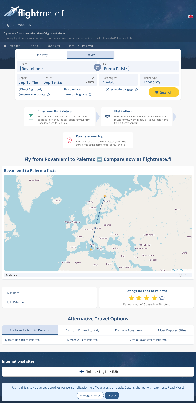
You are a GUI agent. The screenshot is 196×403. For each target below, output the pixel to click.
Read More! (175, 387)
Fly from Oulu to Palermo (82, 340)
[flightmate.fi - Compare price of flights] (35, 12)
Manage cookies (90, 395)
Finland (33, 45)
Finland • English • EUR (102, 372)
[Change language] (190, 16)
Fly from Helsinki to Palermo (22, 340)
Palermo (87, 45)
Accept (112, 395)
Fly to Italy (12, 292)
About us (24, 25)
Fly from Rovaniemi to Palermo (147, 340)
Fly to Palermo (15, 302)
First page (13, 45)
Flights (9, 25)
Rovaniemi (53, 45)
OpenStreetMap (178, 270)
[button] (53, 80)
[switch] (97, 67)
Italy (71, 45)
